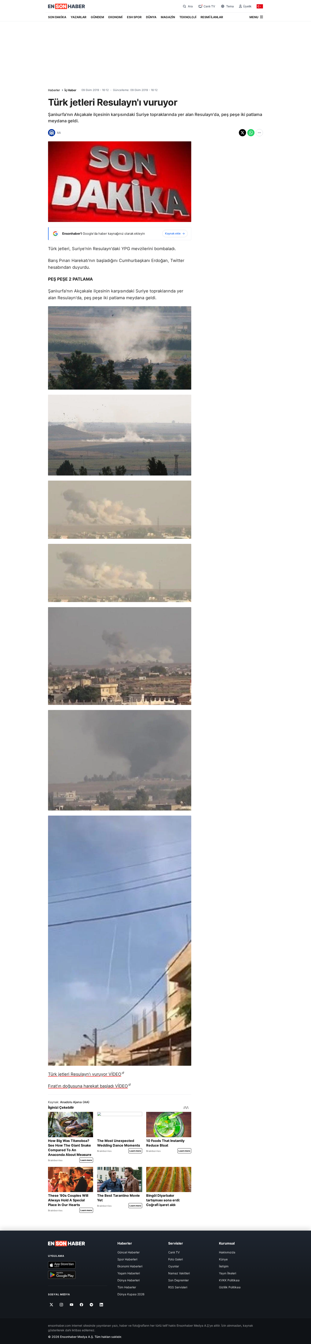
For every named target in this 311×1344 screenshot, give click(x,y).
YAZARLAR (78, 17)
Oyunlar (173, 1266)
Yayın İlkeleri (227, 1273)
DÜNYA (151, 17)
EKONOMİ (115, 17)
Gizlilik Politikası (230, 1287)
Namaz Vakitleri (179, 1273)
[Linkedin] (101, 1305)
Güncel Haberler (128, 1252)
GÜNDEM (97, 17)
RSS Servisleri (177, 1287)
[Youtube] (71, 1305)
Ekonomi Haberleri (129, 1266)
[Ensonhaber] (66, 6)
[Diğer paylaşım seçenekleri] (259, 132)
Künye (223, 1259)
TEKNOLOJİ (187, 17)
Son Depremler (178, 1280)
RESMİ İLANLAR (212, 17)
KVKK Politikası (229, 1280)
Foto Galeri (175, 1259)
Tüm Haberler (126, 1287)
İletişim (223, 1266)
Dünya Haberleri (128, 1280)
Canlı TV (174, 1252)
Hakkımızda (227, 1252)
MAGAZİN (168, 17)
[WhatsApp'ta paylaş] (251, 132)
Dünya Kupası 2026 (130, 1294)
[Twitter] (51, 1305)
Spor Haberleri (127, 1259)
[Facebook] (81, 1305)
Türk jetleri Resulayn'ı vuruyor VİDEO (84, 1074)
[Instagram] (61, 1305)
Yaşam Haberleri (128, 1273)
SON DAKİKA (57, 17)
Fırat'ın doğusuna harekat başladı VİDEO (88, 1086)
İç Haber (70, 90)
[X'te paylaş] (242, 132)
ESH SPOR (134, 17)
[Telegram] (91, 1305)
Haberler (54, 90)
